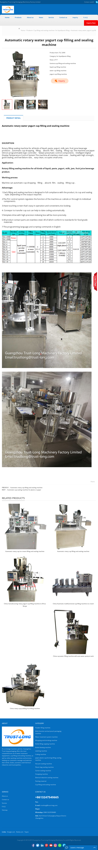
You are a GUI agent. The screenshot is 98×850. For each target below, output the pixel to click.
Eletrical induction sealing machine (46, 778)
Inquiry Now (91, 23)
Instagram (55, 845)
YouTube (51, 845)
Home (7, 17)
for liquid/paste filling (62, 30)
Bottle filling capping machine (45, 744)
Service (51, 17)
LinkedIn (42, 845)
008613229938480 (49, 812)
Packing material (40, 781)
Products (18, 17)
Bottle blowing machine (43, 747)
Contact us (87, 2)
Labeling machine (41, 751)
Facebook (33, 845)
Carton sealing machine (43, 771)
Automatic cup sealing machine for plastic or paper (24, 490)
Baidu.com (19, 832)
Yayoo (26, 832)
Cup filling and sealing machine (44, 30)
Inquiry (75, 17)
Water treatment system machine (46, 737)
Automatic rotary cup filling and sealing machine (26, 488)
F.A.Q (85, 17)
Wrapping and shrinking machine (46, 740)
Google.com (11, 832)
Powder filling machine (42, 728)
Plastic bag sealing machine (44, 767)
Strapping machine (41, 774)
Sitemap (4, 810)
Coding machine (40, 754)
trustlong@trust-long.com (49, 805)
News (41, 17)
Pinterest (46, 845)
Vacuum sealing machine (43, 764)
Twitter (37, 845)
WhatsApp (59, 845)
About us (30, 17)
